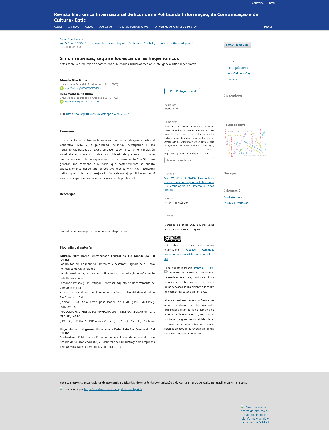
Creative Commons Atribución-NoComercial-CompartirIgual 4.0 (189, 254)
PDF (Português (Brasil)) (183, 91)
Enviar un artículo (237, 45)
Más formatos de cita (179, 160)
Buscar (267, 26)
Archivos (73, 26)
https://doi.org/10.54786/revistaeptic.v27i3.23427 (97, 114)
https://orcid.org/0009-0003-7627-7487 (83, 101)
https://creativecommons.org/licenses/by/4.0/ (113, 389)
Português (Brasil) (239, 68)
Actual (58, 26)
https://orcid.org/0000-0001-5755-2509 (83, 88)
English (232, 79)
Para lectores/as (233, 197)
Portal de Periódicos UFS (133, 26)
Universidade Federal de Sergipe (176, 26)
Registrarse (257, 3)
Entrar (271, 3)
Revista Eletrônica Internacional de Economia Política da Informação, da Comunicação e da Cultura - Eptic (156, 17)
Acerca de (105, 26)
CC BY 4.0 (207, 267)
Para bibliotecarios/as (236, 203)
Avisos (89, 26)
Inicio (63, 39)
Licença (197, 267)
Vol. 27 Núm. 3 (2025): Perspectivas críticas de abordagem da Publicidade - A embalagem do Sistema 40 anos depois (125, 43)
